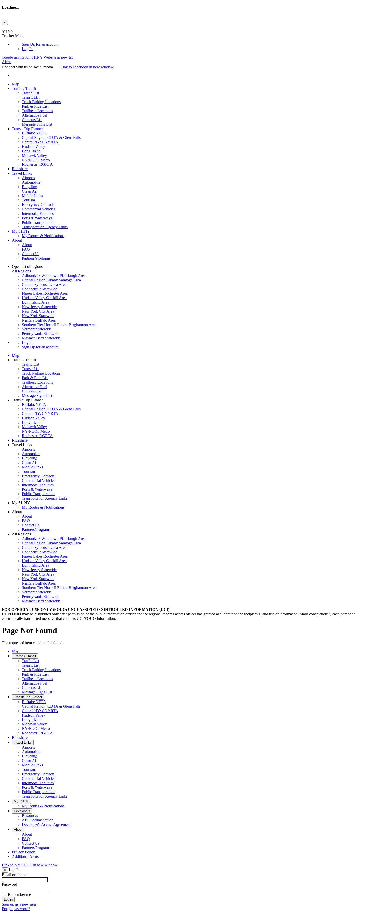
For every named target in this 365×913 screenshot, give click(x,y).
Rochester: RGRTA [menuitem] (37, 164)
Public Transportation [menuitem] (38, 222)
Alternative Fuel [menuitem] (34, 115)
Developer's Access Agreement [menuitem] (46, 824)
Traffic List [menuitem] (30, 93)
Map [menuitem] (15, 84)
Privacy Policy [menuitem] (23, 852)
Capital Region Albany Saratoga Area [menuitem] (51, 280)
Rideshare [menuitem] (20, 169)
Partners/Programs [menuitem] (36, 258)
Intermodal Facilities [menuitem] (38, 213)
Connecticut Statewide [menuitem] (39, 289)
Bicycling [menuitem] (29, 187)
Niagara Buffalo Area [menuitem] (39, 320)
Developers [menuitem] (22, 811)
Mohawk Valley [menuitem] (34, 155)
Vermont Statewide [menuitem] (37, 329)
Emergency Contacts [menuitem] (38, 204)
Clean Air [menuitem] (29, 191)
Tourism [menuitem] (28, 200)
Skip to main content (18, 27)
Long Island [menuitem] (31, 151)
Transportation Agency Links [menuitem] (45, 227)
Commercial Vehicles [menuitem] (38, 209)
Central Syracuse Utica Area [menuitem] (44, 284)
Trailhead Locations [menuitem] (37, 111)
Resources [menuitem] (30, 816)
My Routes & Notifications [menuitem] (43, 236)
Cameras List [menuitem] (32, 120)
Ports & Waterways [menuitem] (37, 218)
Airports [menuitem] (28, 178)
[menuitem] (192, 44)
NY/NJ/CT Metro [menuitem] (36, 160)
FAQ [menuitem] (26, 249)
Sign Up (40, 44)
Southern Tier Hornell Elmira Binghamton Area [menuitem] (59, 325)
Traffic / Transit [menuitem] (24, 88)
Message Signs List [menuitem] (37, 124)
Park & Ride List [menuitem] (35, 106)
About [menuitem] (17, 240)
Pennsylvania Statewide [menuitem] (40, 333)
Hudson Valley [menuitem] (33, 146)
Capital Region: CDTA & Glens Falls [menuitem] (51, 137)
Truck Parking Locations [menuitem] (41, 102)
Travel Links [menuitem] (22, 173)
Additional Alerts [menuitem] (25, 856)
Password (9, 884)
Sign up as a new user (19, 904)
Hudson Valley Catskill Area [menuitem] (44, 298)
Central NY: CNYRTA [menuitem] (40, 142)
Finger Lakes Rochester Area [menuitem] (45, 293)
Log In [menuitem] (27, 49)
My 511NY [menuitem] (21, 231)
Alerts (6, 62)
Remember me (19, 894)
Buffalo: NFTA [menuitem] (34, 133)
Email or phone (14, 875)
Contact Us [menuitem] (30, 254)
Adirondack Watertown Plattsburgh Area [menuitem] (54, 275)
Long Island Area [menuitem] (35, 302)
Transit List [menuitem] (30, 97)
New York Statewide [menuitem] (38, 316)
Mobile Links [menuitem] (32, 196)
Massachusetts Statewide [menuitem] (41, 338)
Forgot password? (16, 909)
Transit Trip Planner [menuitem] (27, 129)
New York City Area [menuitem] (38, 311)
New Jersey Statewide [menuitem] (39, 307)
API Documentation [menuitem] (37, 820)
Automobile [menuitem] (31, 182)
